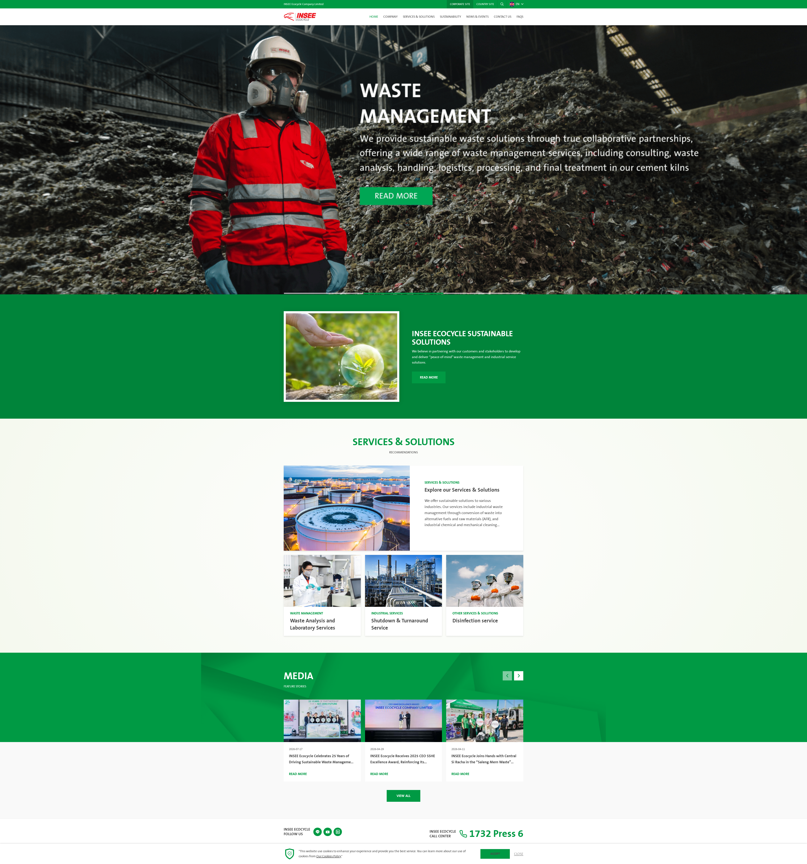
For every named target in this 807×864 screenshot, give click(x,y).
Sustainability (450, 17)
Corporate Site (460, 4)
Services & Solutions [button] (419, 17)
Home (373, 17)
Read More (429, 377)
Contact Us (502, 17)
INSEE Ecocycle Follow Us (297, 831)
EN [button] (518, 4)
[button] (502, 4)
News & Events (477, 17)
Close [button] (518, 853)
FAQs (520, 17)
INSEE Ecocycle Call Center (443, 833)
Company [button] (390, 17)
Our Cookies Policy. (328, 856)
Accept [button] (495, 853)
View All (403, 796)
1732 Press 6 (495, 834)
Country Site (485, 4)
